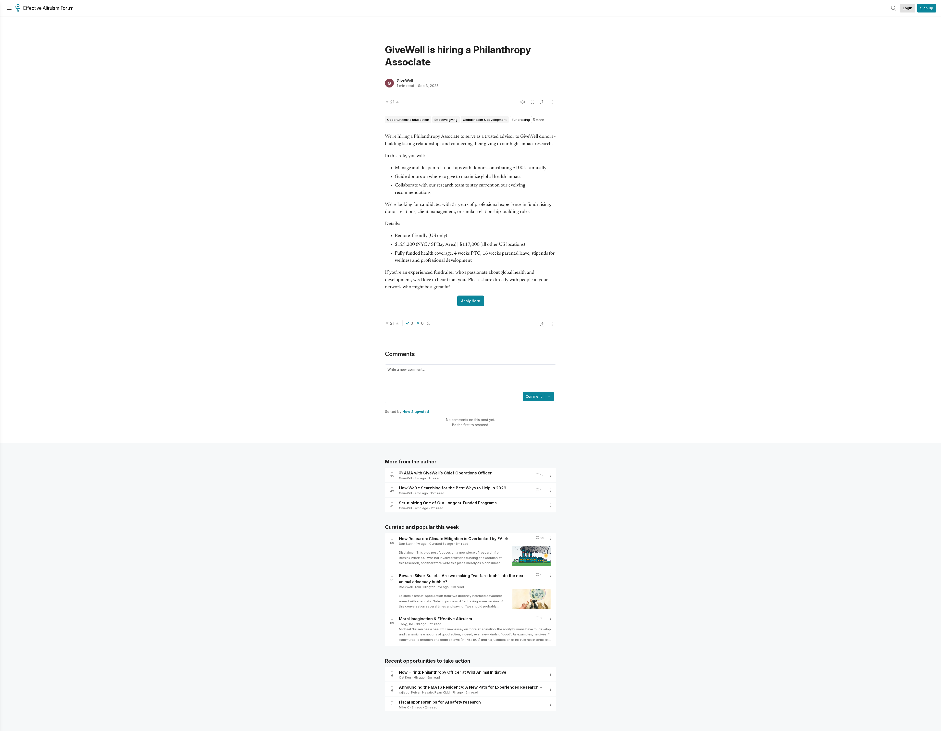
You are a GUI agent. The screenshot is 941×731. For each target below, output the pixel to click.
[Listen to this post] (523, 102)
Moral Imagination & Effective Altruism (435, 618)
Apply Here (470, 301)
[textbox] (469, 379)
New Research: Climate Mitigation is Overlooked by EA (451, 538)
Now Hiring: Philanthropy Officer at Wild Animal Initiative (452, 672)
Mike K (404, 707)
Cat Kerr (405, 677)
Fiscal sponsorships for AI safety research (440, 702)
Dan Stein (406, 543)
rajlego (404, 692)
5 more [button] (538, 120)
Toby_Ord (406, 624)
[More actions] (552, 102)
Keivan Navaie (422, 692)
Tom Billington (424, 587)
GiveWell (405, 80)
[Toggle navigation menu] (9, 8)
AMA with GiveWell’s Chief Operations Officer (448, 473)
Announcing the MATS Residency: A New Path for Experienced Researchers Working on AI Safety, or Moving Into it (509, 687)
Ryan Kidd (442, 692)
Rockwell (406, 587)
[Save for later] (532, 102)
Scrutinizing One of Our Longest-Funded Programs (448, 502)
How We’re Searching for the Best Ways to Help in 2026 (452, 487)
